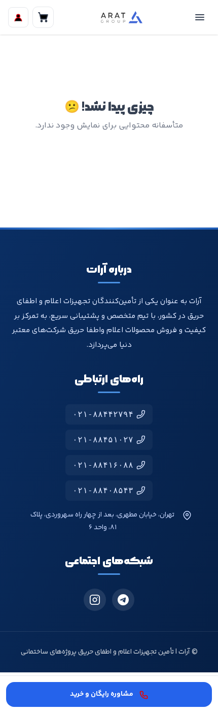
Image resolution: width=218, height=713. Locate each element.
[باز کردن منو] (200, 17)
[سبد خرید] (43, 17)
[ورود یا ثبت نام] (18, 17)
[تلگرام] (123, 600)
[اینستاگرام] (95, 600)
